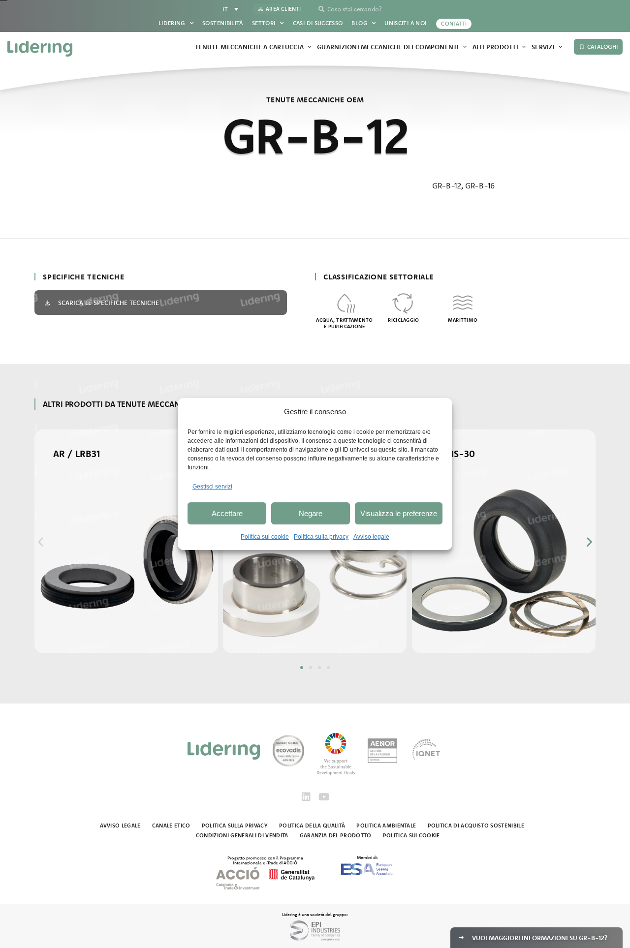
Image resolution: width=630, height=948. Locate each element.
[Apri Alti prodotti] (524, 47)
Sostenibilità (222, 23)
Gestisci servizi (212, 486)
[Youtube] (324, 797)
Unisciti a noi (405, 23)
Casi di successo (318, 23)
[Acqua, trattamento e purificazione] (344, 302)
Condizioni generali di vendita (242, 835)
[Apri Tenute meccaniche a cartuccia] (309, 47)
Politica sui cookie (265, 536)
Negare (310, 513)
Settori (264, 23)
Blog (359, 23)
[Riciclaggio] (403, 302)
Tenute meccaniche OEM (315, 99)
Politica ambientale (386, 825)
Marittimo (463, 320)
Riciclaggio (403, 320)
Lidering (171, 23)
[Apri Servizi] (560, 47)
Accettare (227, 513)
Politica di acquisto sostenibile (476, 825)
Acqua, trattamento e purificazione (344, 323)
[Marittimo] (462, 302)
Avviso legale (371, 536)
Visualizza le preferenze (398, 513)
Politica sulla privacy (321, 536)
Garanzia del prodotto (336, 835)
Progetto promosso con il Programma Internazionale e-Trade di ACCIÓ (265, 860)
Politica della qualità (312, 825)
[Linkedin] (306, 797)
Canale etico (171, 825)
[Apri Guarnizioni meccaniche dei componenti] (465, 47)
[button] (40, 542)
